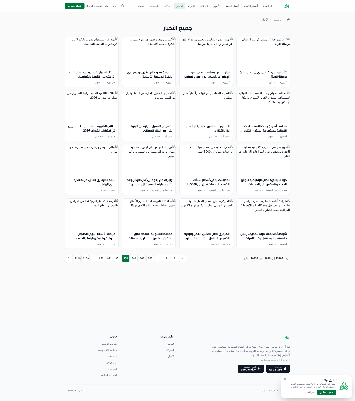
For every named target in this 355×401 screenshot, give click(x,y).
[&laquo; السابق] (182, 258)
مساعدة (112, 356)
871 (117, 258)
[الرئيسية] (288, 19)
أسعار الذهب (251, 6)
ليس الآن (311, 392)
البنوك (191, 6)
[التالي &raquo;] (68, 258)
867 (150, 258)
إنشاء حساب (75, 6)
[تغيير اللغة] (106, 6)
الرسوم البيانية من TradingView (275, 360)
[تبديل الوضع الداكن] (114, 6)
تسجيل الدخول (94, 6)
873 (101, 258)
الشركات (170, 350)
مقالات (167, 6)
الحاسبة (154, 6)
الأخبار (179, 6)
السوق (141, 6)
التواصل (112, 369)
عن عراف (111, 362)
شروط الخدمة (109, 343)
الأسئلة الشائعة (109, 375)
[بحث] (122, 6)
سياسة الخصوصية (107, 350)
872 (109, 258)
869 (134, 258)
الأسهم (216, 6)
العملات (204, 6)
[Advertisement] (179, 300)
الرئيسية (267, 6)
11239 (85, 258)
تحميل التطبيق (326, 392)
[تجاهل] (285, 379)
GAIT (83, 390)
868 (142, 258)
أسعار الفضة (232, 6)
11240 (77, 258)
